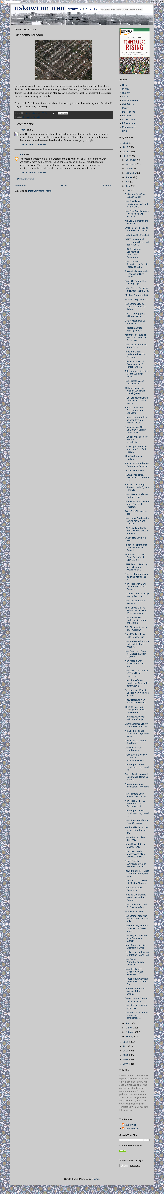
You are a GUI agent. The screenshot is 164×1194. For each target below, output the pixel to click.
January (130, 1036)
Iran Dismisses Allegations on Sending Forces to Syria (137, 264)
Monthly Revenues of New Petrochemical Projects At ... (135, 337)
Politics (125, 108)
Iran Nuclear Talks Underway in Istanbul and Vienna (136, 620)
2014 (126, 151)
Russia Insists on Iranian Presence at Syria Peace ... (137, 274)
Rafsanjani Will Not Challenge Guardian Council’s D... (135, 430)
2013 (126, 156)
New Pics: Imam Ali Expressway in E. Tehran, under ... (134, 364)
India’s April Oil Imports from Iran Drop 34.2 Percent (136, 449)
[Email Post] (54, 113)
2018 (126, 143)
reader (23, 130)
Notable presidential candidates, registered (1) (137, 813)
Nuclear (126, 93)
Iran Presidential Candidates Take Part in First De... (136, 204)
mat (22, 154)
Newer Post (21, 185)
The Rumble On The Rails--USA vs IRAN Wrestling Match (135, 610)
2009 (126, 1055)
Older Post (107, 185)
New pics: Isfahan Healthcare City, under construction (137, 683)
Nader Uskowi (131, 1128)
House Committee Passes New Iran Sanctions (134, 410)
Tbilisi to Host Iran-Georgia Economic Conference (135, 710)
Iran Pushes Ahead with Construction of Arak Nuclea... (136, 400)
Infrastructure (129, 123)
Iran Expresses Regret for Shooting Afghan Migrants (136, 654)
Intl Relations (128, 112)
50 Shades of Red (134, 911)
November (131, 164)
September (131, 173)
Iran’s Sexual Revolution (137, 235)
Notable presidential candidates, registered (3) (137, 767)
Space (125, 96)
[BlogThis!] (61, 113)
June (128, 186)
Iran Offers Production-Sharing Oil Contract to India (137, 918)
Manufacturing (129, 127)
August (129, 177)
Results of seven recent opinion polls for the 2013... (136, 577)
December (131, 160)
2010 (126, 1050)
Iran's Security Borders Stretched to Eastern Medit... (136, 928)
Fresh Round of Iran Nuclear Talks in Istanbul (135, 991)
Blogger (95, 1179)
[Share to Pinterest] (67, 113)
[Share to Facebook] (65, 113)
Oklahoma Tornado (134, 470)
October (130, 168)
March (129, 1027)
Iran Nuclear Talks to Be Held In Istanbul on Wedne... (137, 644)
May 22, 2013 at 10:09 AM (33, 172)
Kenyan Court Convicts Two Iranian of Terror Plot (136, 981)
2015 (126, 147)
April (128, 1023)
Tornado (36, 117)
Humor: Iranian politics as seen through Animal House (136, 420)
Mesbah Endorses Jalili (136, 295)
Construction (128, 119)
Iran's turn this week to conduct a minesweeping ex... (136, 757)
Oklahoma (27, 117)
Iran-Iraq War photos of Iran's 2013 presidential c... (136, 439)
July (128, 181)
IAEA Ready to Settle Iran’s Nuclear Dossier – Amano (136, 531)
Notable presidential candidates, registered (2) (137, 787)
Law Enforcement (131, 100)
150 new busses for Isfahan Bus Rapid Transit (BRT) (135, 391)
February (130, 1032)
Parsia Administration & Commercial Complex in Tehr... (136, 777)
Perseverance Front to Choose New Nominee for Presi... (137, 693)
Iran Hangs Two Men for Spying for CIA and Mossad (137, 521)
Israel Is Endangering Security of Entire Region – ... (135, 897)
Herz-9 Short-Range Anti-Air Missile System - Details (137, 487)
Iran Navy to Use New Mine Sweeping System (136, 938)
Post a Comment (25, 179)
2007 (126, 1064)
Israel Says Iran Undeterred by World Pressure (136, 354)
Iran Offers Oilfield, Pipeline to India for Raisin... (135, 307)
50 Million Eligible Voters (137, 299)
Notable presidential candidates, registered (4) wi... (137, 733)
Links (124, 131)
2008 (126, 1059)
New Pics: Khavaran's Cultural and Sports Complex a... (135, 586)
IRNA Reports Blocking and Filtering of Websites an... (136, 567)
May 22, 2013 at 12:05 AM (33, 144)
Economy (126, 115)
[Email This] (59, 113)
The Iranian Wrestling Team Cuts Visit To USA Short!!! (135, 557)
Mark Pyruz (130, 1125)
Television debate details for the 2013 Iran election (137, 374)
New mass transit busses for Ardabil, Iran (135, 663)
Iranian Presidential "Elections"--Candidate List (137, 477)
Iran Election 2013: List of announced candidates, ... (136, 1015)
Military (125, 89)
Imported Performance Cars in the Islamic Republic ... (136, 547)
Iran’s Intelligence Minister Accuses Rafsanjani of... (134, 972)
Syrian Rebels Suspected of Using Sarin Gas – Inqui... (135, 864)
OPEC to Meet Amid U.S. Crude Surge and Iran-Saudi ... (137, 242)
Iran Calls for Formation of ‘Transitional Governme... (136, 673)
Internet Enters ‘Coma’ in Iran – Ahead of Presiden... (137, 504)
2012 (126, 1042)
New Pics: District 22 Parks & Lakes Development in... (135, 803)
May (128, 190)
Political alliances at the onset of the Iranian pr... (136, 830)
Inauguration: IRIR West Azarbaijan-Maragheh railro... (137, 873)
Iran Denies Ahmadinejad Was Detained (134, 962)
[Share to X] (63, 113)
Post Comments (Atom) (40, 191)
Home (64, 185)
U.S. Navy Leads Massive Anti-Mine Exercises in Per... (135, 854)
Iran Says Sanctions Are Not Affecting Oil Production (137, 214)
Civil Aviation (128, 104)
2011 (125, 1046)
